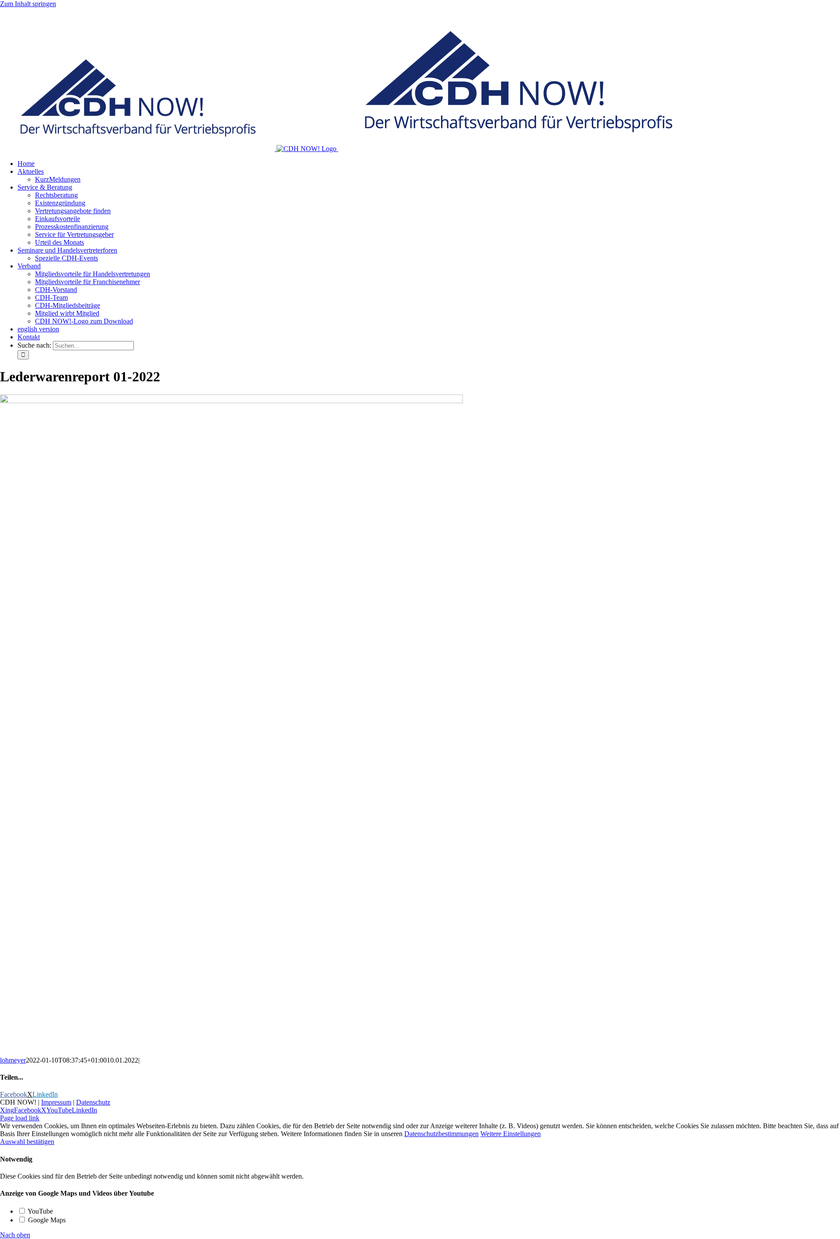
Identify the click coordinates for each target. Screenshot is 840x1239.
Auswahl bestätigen (27, 1141)
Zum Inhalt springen (28, 3)
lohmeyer (13, 1060)
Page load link (19, 1118)
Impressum (56, 1102)
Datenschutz (93, 1102)
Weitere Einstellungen (510, 1133)
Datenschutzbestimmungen (441, 1133)
